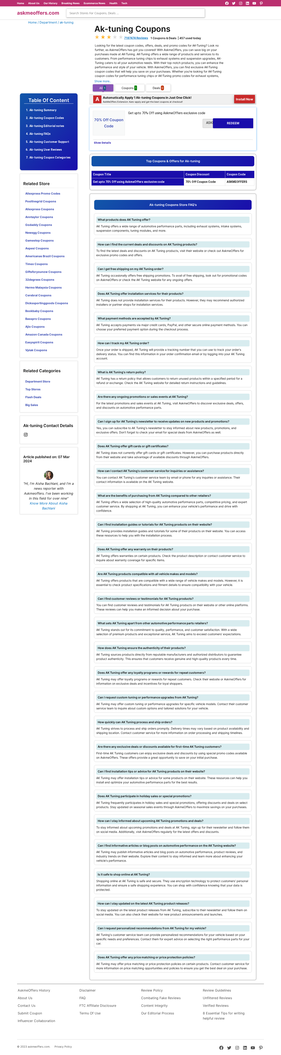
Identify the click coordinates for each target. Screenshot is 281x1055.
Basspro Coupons (38, 318)
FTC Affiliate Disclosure (97, 1005)
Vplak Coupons (36, 350)
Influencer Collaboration (36, 1021)
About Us (33, 3)
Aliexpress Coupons (39, 209)
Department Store (37, 381)
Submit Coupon (30, 1013)
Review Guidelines (217, 990)
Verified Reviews (216, 1005)
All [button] (102, 88)
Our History (50, 3)
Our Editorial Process (157, 1013)
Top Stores (33, 389)
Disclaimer (87, 990)
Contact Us (26, 1005)
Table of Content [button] (48, 100)
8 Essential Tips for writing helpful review (224, 1016)
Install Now (244, 99)
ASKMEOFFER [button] (222, 123)
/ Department (47, 22)
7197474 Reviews (136, 38)
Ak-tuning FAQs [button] (40, 133)
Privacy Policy (63, 1046)
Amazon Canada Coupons (43, 334)
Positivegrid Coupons (40, 201)
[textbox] (135, 13)
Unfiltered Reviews (217, 998)
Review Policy (152, 990)
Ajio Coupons (35, 326)
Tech (124, 3)
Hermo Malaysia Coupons (43, 287)
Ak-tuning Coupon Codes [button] (46, 118)
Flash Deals (33, 397)
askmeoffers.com (38, 13)
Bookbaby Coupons (39, 311)
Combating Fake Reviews (161, 998)
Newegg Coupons (38, 232)
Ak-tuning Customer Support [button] (49, 141)
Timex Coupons (36, 264)
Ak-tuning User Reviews (45, 149)
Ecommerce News (94, 3)
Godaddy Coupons (38, 224)
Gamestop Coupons (39, 240)
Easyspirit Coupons (39, 342)
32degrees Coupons (39, 279)
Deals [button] (158, 88)
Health (113, 3)
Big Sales (31, 405)
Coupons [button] (129, 88)
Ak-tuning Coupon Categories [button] (50, 157)
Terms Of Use (90, 1013)
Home (20, 3)
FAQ (82, 998)
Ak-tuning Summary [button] (42, 110)
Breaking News (71, 3)
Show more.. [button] (102, 81)
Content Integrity (154, 1005)
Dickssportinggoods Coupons (46, 303)
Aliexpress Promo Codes (42, 193)
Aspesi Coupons (37, 248)
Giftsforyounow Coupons (43, 271)
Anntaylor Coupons (39, 217)
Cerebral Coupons (38, 295)
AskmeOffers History (34, 990)
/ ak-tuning (65, 22)
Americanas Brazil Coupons (45, 256)
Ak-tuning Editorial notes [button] (46, 126)
